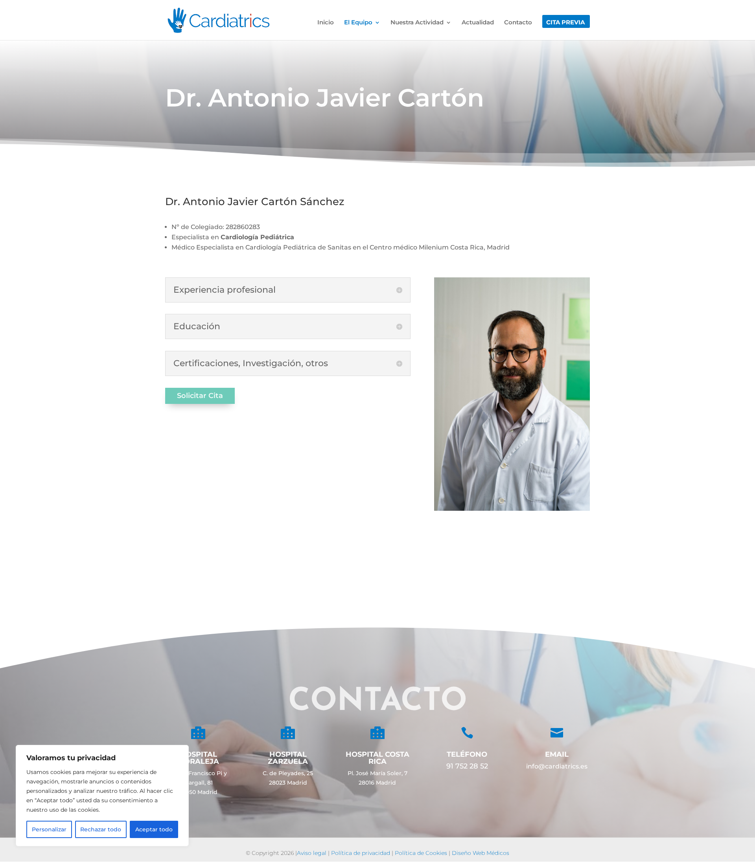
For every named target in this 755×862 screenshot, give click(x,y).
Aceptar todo (154, 829)
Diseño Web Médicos (480, 852)
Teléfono (467, 754)
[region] (102, 795)
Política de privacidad (360, 852)
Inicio (325, 23)
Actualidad (478, 23)
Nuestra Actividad (417, 23)
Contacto (518, 23)
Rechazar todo (100, 829)
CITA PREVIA (565, 23)
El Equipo (358, 23)
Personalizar (49, 829)
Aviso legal (311, 852)
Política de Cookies (421, 852)
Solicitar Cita (200, 395)
